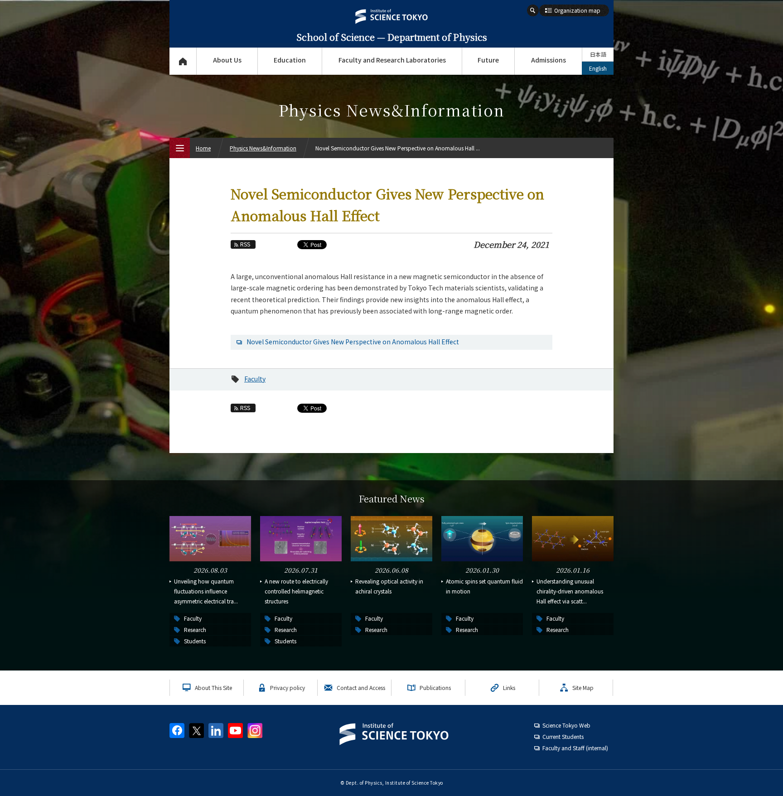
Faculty (255, 378)
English (598, 68)
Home (203, 148)
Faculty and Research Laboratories (392, 59)
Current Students (563, 736)
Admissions (548, 59)
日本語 (598, 54)
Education (290, 59)
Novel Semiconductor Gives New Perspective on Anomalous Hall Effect (352, 341)
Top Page (182, 61)
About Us (227, 59)
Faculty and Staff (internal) (575, 748)
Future (488, 59)
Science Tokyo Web (566, 725)
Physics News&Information (263, 148)
